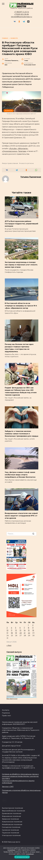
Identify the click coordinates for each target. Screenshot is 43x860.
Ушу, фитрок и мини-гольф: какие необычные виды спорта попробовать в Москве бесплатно (20, 474)
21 (24, 633)
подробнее (11, 850)
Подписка (6, 713)
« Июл (8, 645)
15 (29, 630)
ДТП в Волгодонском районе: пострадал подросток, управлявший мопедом (21, 223)
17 (7, 633)
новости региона (27, 163)
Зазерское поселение (10, 819)
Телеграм (22, 151)
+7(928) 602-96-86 (21, 14)
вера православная (10, 163)
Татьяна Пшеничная (30, 177)
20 (21, 633)
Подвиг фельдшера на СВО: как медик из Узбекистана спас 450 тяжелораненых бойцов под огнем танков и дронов (20, 391)
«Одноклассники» (10, 151)
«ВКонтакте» (22, 149)
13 (20, 630)
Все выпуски (11, 699)
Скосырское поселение (11, 827)
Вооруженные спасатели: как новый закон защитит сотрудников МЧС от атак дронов (21, 515)
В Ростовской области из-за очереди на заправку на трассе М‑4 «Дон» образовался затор (21, 305)
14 (24, 630)
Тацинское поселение (10, 833)
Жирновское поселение (11, 816)
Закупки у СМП (8, 786)
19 (16, 633)
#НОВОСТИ (8, 110)
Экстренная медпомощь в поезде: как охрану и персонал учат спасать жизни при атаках (21, 264)
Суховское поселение (10, 830)
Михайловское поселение (12, 824)
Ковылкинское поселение (12, 822)
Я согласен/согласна (22, 857)
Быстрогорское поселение (12, 808)
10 (7, 630)
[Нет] (41, 853)
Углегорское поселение (11, 835)
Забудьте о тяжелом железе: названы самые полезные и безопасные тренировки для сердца (21, 433)
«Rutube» (13, 149)
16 (33, 630)
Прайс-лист (6, 715)
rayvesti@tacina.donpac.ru (21, 17)
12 (16, 630)
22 (29, 633)
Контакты (5, 710)
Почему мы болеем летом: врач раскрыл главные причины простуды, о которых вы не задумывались (19, 347)
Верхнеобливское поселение (13, 811)
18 (12, 633)
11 (11, 630)
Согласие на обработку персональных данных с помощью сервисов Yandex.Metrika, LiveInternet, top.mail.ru (20, 776)
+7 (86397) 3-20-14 (21, 12)
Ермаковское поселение (11, 813)
